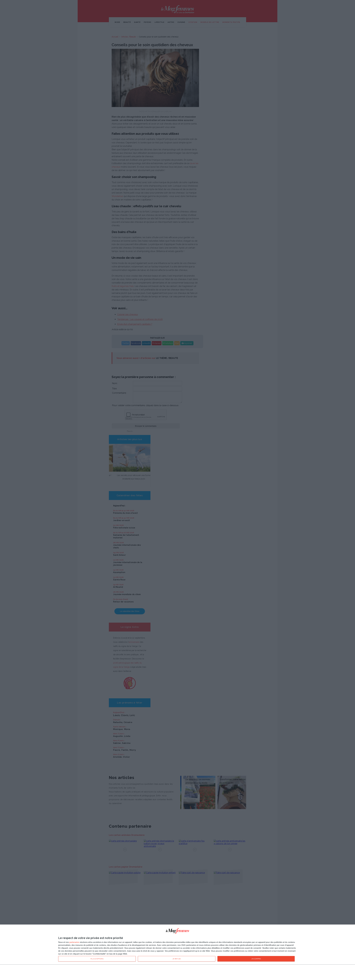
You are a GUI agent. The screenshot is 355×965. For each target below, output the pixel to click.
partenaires (74, 942)
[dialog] (177, 945)
